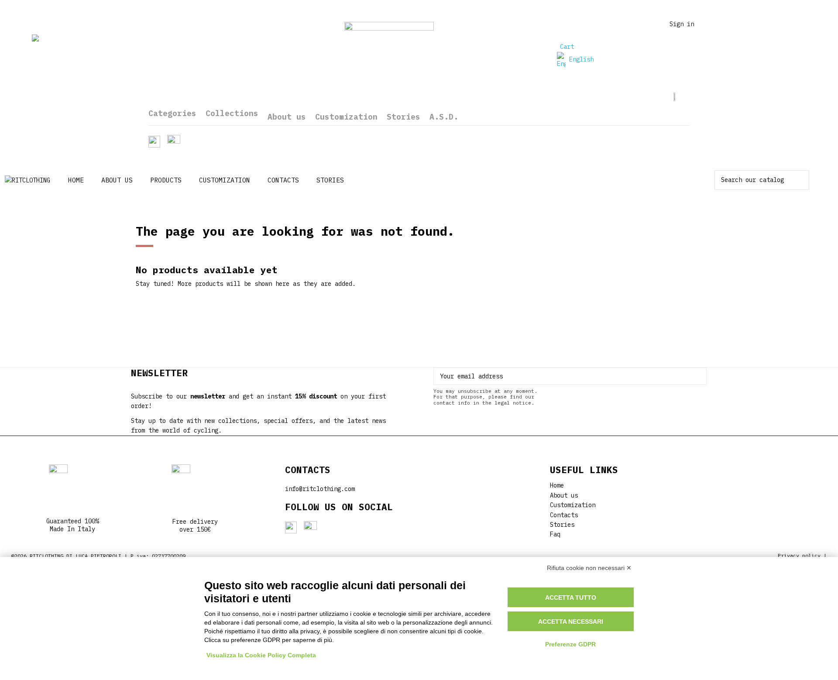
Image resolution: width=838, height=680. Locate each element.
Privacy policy (799, 555)
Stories (562, 525)
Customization (572, 505)
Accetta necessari (570, 621)
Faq (555, 534)
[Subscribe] (700, 376)
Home (557, 485)
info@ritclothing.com (320, 489)
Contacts (564, 515)
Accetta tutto (570, 597)
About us (564, 495)
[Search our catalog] (803, 180)
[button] (165, 180)
